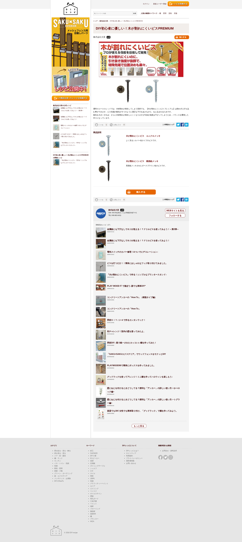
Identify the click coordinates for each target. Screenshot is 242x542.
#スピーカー (94, 458)
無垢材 (92, 511)
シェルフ (93, 468)
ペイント (93, 504)
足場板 (92, 463)
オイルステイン (96, 494)
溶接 (175, 13)
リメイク (93, 491)
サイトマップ (131, 453)
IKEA (92, 521)
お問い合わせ (131, 463)
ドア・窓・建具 (60, 456)
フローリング (95, 509)
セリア (92, 486)
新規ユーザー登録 (159, 4)
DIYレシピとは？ (132, 451)
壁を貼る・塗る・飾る (62, 451)
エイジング (94, 489)
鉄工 (92, 451)
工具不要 (93, 501)
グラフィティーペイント (99, 483)
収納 (56, 466)
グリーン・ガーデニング (63, 473)
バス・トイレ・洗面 (61, 463)
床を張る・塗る (60, 453)
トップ (95, 21)
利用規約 (129, 456)
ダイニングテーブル (97, 466)
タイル (92, 473)
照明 (164, 13)
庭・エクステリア (60, 476)
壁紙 (92, 496)
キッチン (57, 461)
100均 (92, 478)
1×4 (91, 471)
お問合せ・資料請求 (169, 451)
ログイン (146, 4)
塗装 (170, 13)
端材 (92, 506)
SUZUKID (93, 453)
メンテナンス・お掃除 (62, 478)
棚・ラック (58, 458)
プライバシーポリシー (134, 458)
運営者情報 (130, 461)
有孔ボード (94, 499)
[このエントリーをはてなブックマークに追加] (186, 124)
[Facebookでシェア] (182, 124)
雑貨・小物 (58, 471)
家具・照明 (58, 468)
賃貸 (92, 461)
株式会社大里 (104, 21)
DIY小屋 (93, 456)
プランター (94, 519)
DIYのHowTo (59, 481)
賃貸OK (93, 514)
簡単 (92, 476)
